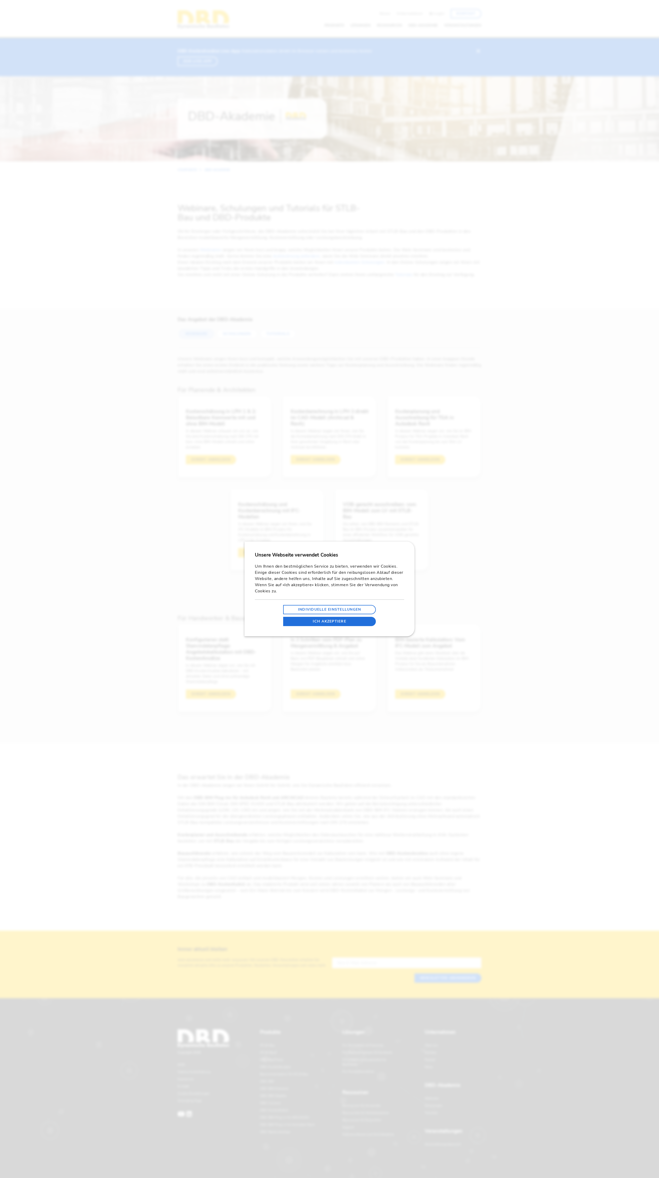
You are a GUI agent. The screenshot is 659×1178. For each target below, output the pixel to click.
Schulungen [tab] (237, 333)
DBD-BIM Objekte (273, 1096)
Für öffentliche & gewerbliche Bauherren (364, 1062)
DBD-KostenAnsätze (275, 1067)
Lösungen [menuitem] (361, 25)
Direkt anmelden (211, 459)
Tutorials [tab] (278, 333)
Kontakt (183, 1086)
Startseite (187, 170)
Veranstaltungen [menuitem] (462, 25)
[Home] (203, 19)
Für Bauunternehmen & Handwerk (367, 1052)
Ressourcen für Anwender (361, 1106)
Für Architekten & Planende (362, 1045)
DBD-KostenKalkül (274, 1110)
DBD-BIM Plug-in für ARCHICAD (284, 1117)
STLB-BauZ (268, 1052)
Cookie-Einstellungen (194, 1093)
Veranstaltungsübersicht (443, 1144)
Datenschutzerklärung (194, 1072)
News (429, 1067)
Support (348, 1127)
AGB (181, 1065)
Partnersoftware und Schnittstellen (368, 1134)
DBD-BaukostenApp (275, 1132)
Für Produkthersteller (358, 1072)
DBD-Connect (270, 1103)
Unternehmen (440, 1032)
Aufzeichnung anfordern (296, 256)
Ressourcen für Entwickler (361, 1120)
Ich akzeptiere (329, 621)
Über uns (431, 1045)
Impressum (186, 1079)
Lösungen (353, 1032)
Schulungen (434, 1106)
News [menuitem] (385, 13)
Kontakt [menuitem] (466, 13)
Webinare (432, 1098)
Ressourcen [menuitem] (389, 25)
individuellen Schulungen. (360, 262)
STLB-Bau (267, 1045)
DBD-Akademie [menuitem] (423, 25)
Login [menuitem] (439, 13)
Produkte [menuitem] (334, 25)
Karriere (430, 1052)
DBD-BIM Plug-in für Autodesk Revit (287, 1125)
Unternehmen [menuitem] (410, 13)
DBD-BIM (267, 1081)
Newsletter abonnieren (448, 977)
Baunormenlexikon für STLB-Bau (284, 1074)
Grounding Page (190, 1101)
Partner (430, 1060)
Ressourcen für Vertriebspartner (365, 1113)
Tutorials (404, 274)
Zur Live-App (197, 61)
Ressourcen (355, 1092)
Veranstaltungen (443, 1131)
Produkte (270, 1032)
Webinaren (211, 250)
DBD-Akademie (217, 170)
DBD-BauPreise (271, 1060)
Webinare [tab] (196, 333)
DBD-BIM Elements (274, 1089)
